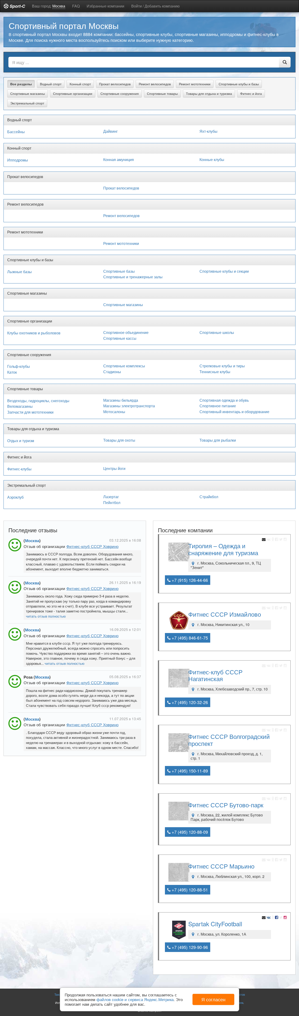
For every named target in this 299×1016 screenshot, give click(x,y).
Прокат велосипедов (115, 84)
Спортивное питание (217, 405)
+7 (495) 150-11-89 (189, 771)
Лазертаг (111, 496)
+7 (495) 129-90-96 (189, 947)
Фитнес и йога (251, 93)
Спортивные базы (119, 271)
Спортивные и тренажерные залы (133, 276)
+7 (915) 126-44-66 (189, 580)
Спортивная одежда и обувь (224, 400)
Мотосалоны (114, 411)
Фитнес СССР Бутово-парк (225, 804)
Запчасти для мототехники (30, 412)
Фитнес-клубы (19, 469)
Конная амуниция (118, 159)
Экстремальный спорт (27, 103)
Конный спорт (80, 84)
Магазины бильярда (120, 400)
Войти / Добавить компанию (155, 6)
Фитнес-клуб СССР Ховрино (92, 546)
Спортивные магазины (27, 93)
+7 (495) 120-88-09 (189, 832)
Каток (12, 372)
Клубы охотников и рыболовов (34, 333)
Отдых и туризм (20, 440)
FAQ (76, 6)
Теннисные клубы (214, 371)
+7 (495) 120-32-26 (189, 702)
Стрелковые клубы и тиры (222, 365)
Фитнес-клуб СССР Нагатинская (215, 675)
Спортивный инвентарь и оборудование (234, 411)
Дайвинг (110, 131)
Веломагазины (20, 406)
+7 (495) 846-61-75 (189, 638)
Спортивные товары (162, 93)
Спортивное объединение (126, 332)
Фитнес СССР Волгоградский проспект (229, 740)
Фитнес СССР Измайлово (224, 614)
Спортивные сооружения (119, 93)
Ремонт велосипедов (155, 84)
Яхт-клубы (208, 131)
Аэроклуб (15, 497)
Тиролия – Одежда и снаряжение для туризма (223, 549)
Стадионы (112, 371)
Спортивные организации (72, 93)
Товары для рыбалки (217, 440)
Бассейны (16, 131)
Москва (32, 540)
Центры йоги (114, 468)
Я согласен (213, 999)
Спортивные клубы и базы (239, 84)
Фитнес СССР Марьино (221, 866)
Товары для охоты (119, 440)
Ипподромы (17, 160)
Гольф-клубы (18, 366)
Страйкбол (208, 496)
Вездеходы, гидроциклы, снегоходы (38, 400)
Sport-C (16, 6)
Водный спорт (50, 84)
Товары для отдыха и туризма (209, 93)
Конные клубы (211, 159)
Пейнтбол (111, 502)
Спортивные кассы (119, 338)
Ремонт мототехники (194, 84)
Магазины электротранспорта (129, 405)
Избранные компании (105, 6)
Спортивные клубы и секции (224, 271)
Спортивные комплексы (124, 365)
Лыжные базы (19, 271)
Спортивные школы (216, 332)
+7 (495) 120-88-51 (189, 890)
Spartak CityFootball (215, 923)
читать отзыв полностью (46, 616)
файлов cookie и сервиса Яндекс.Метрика (135, 999)
